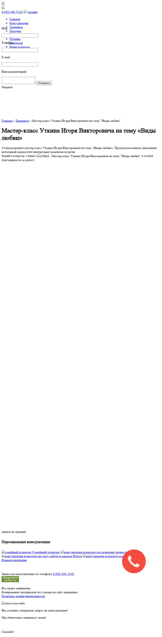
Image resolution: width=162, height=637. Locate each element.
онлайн (33, 12)
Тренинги (16, 27)
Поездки (15, 31)
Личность (135, 552)
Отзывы (14, 39)
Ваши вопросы (19, 47)
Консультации (18, 23)
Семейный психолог (46, 552)
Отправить (44, 83)
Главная (14, 19)
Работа (77, 556)
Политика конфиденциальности (23, 596)
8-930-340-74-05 (12, 12)
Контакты (16, 43)
